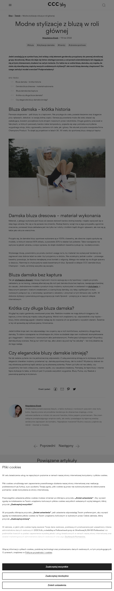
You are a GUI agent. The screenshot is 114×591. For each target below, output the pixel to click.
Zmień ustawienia (57, 585)
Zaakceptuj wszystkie (57, 567)
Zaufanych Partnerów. (75, 536)
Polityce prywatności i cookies (38, 552)
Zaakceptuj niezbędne (57, 576)
